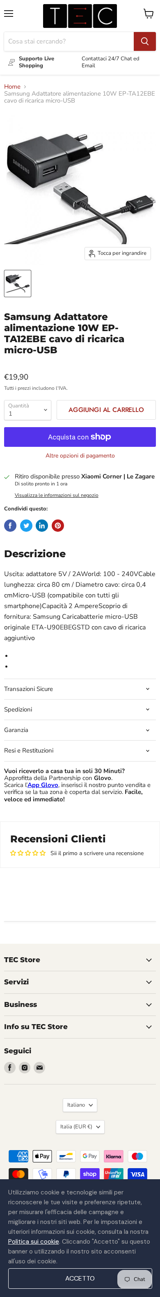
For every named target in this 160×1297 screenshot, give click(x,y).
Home (12, 86)
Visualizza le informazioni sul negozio (56, 495)
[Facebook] (10, 1067)
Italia (76, 1126)
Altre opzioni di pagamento (80, 456)
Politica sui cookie (33, 1242)
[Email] (39, 1067)
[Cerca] (145, 41)
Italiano (76, 1105)
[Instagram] (24, 1067)
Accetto (80, 1278)
